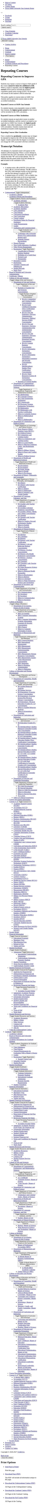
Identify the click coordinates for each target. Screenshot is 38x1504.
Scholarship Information (22, 997)
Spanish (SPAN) (19, 919)
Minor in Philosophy (24, 490)
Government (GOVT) (21, 878)
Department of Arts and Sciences (24, 282)
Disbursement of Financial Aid (24, 974)
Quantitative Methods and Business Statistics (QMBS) (25, 912)
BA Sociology (22, 594)
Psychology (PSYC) (20, 909)
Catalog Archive (10, 44)
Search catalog (6, 25)
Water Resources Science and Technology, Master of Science (27, 1229)
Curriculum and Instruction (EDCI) (25, 846)
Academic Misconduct (21, 207)
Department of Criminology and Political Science (24, 422)
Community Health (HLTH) (23, 830)
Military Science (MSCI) (22, 900)
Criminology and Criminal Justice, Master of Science (26, 1196)
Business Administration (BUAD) (25, 819)
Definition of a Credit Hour (27, 255)
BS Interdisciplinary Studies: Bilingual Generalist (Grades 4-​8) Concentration (27, 728)
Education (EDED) (20, 855)
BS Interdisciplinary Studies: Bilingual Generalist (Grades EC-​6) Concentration (27, 734)
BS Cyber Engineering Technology (25, 399)
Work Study (18, 1012)
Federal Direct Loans (21, 977)
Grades (16, 226)
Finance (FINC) (19, 869)
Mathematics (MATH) (21, 894)
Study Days (17, 270)
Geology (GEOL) (19, 876)
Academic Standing (20, 209)
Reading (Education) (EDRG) (24, 915)
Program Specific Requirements (23, 1082)
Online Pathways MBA (25, 1272)
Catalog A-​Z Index (11, 1448)
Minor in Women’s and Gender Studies (25, 493)
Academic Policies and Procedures (16, 63)
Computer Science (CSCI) (22, 836)
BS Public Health (23, 469)
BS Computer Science (25, 396)
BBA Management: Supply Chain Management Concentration (27, 659)
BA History (21, 483)
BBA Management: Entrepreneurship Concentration (24, 650)
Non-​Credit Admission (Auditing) (25, 245)
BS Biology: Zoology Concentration (25, 558)
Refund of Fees (19, 944)
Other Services (18, 1022)
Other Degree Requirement (23, 247)
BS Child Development (25, 786)
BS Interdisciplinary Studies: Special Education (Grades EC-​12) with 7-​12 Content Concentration (27, 752)
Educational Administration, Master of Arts (27, 1351)
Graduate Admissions (21, 1069)
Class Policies (18, 212)
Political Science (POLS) (22, 907)
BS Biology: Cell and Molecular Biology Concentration (25, 546)
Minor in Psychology (25, 473)
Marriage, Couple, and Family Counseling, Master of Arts (27, 1308)
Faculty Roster (14, 932)
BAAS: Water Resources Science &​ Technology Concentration (29, 377)
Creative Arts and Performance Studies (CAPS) (24, 839)
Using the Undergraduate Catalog (20, 1030)
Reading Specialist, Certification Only (24, 1324)
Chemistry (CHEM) (20, 827)
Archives (8, 1446)
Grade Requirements (20, 224)
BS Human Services (24, 690)
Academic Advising (20, 201)
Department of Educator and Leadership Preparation (23, 779)
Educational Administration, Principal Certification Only (27, 1355)
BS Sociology (22, 596)
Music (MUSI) (18, 901)
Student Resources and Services (20, 1014)
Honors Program (19, 243)
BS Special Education (25, 788)
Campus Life (18, 1024)
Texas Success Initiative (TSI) (23, 964)
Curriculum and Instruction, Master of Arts (27, 1320)
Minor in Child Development (27, 790)
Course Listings (19, 218)
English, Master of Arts (25, 1218)
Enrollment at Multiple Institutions (25, 976)
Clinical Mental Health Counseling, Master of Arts (27, 1294)
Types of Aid (18, 1010)
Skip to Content (10, 3)
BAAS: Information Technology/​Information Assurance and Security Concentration (29, 358)
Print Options (10, 56)
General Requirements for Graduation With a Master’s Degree (25, 1052)
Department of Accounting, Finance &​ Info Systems (23, 607)
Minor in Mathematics (25, 419)
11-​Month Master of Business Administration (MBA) (26, 1258)
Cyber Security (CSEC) (21, 850)
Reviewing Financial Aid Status (24, 985)
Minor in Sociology (24, 600)
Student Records (19, 268)
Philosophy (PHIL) (20, 903)
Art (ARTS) (18, 813)
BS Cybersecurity (24, 402)
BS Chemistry (22, 561)
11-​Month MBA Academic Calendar (28, 1269)
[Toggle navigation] (2, 12)
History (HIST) (19, 882)
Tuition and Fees (19, 946)
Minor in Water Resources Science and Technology (26, 581)
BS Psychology (23, 467)
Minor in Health (23, 471)
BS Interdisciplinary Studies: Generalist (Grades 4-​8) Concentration (27, 746)
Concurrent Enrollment (21, 214)
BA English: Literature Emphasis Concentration (26, 509)
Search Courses (10, 54)
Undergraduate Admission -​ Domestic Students (27, 959)
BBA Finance (22, 627)
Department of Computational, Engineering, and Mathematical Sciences (24, 385)
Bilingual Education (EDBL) (23, 815)
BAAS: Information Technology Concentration (28, 351)
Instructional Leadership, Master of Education (26, 1366)
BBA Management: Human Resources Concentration (27, 655)
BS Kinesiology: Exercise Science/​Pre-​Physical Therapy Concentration (26, 698)
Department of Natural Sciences (24, 529)
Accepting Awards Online (26, 991)
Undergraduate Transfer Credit (24, 966)
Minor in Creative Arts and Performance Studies (27, 522)
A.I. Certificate (23, 1178)
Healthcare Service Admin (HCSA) (25, 880)
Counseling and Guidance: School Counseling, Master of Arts (27, 1298)
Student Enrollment (15, 948)
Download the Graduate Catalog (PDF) (18, 1490)
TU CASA (21, 796)
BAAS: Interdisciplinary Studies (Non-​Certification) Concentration (27, 368)
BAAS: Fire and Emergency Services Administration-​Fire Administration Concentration (29, 328)
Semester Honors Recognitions (23, 240)
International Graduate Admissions (25, 1078)
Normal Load (22, 257)
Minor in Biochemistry (25, 575)
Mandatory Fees (19, 940)
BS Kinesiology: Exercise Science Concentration (26, 693)
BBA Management (24, 646)
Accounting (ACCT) (20, 807)
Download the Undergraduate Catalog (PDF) (20, 1483)
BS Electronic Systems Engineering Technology (26, 405)
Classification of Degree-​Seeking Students (26, 252)
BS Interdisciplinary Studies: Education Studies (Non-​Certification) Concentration (27, 740)
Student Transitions (20, 962)
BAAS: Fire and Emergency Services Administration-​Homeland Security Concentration (29, 337)
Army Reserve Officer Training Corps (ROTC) (26, 430)
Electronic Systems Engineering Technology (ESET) (24, 862)
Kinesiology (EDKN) (21, 888)
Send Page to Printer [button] (12, 1467)
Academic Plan (23, 205)
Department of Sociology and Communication (23, 585)
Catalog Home (10, 6)
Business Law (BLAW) (21, 825)
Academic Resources (21, 1018)
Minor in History (23, 489)
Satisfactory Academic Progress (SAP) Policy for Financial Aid (24, 994)
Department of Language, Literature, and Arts (22, 497)
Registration (18, 249)
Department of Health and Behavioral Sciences (22, 459)
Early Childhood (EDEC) (22, 852)
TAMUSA (21, 1452)
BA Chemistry (22, 536)
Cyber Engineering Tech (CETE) (25, 848)
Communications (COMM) (23, 829)
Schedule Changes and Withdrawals (21, 265)
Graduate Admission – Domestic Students (25, 1074)
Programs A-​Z (10, 1442)
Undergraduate (10, 50)
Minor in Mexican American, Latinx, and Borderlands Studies (27, 446)
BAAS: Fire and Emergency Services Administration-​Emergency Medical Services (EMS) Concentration (29, 317)
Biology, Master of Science (27, 1225)
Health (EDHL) (19, 1421)
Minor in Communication (26, 598)
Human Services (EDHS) (22, 886)
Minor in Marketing (24, 669)
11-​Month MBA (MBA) (22, 1377)
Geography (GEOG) (20, 875)
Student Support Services (22, 1026)
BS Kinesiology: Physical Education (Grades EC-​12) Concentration (27, 704)
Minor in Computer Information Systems (24, 630)
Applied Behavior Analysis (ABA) (25, 1381)
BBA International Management (24, 643)
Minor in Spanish (23, 527)
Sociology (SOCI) (20, 917)
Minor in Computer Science (27, 414)
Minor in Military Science (26, 450)
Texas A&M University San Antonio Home (19, 8)
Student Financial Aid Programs (20, 968)
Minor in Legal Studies (25, 442)
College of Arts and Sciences (18, 278)
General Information (20, 979)
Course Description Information (19, 799)
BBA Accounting (23, 613)
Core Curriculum (19, 216)
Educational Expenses (21, 938)
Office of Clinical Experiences (24, 798)
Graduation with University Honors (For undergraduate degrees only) (27, 235)
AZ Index (8, 4)
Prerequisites (22, 259)
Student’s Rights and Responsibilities (20, 1001)
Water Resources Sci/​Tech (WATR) (25, 926)
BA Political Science (24, 433)
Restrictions (17, 263)
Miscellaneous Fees (20, 942)
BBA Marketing (23, 663)
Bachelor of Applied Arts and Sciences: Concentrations (26, 290)
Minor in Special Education (27, 794)
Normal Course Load (25, 1059)
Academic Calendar (11, 33)
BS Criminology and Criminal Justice (25, 436)
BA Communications (25, 592)
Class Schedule (10, 31)
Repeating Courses (20, 261)
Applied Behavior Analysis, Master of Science (27, 1290)
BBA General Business (25, 640)
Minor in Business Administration (24, 666)
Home (7, 48)
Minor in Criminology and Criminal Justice (26, 440)
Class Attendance (19, 210)
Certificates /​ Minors (16, 276)
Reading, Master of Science (27, 1327)
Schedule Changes (20, 1061)
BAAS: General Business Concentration (27, 345)
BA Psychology (23, 465)
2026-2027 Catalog (7, 41)
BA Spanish (22, 515)
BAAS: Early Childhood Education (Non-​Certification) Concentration (29, 307)
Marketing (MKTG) (20, 892)
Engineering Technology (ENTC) (25, 865)
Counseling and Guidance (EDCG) (25, 1395)
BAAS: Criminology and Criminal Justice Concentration (29, 301)
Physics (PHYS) (19, 905)
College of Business (16, 602)
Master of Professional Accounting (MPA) (25, 1246)
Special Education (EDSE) (22, 921)
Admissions (17, 952)
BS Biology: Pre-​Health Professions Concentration (26, 555)
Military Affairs (19, 1020)
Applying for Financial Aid (23, 972)
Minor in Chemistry (24, 579)
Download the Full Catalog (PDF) (16, 1498)
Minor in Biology (23, 577)
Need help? (9, 35)
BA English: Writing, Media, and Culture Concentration (27, 512)
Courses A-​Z (13, 801)
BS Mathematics (23, 408)
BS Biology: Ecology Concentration (25, 551)
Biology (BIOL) (19, 817)
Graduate (8, 52)
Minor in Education (24, 792)
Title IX (16, 1028)
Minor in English (23, 525)
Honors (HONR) (19, 884)
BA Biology (22, 535)
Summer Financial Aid (21, 1004)
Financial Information (16, 934)
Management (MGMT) (21, 890)
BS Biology (22, 538)
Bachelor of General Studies (27, 381)
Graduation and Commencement (24, 228)
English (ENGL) (19, 867)
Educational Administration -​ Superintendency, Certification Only (27, 1346)
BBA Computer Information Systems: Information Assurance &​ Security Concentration (27, 622)
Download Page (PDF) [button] (12, 1474)
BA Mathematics (23, 395)
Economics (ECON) (20, 853)
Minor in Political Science (26, 456)
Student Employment (21, 999)
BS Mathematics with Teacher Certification (25, 411)
